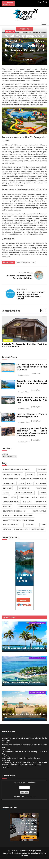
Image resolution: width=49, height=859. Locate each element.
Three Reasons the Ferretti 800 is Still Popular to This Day (32, 400)
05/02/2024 (37, 421)
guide (5, 497)
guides (13, 497)
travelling (29, 525)
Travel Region (30, 796)
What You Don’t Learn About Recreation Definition (19, 277)
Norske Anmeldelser (11, 502)
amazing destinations (12, 474)
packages (27, 502)
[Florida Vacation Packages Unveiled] (24, 671)
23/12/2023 (36, 440)
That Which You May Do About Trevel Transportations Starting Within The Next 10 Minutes (30, 295)
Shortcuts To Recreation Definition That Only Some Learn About (24, 345)
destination (24, 488)
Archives (5, 454)
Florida (43, 493)
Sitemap (37, 851)
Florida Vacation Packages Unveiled (22, 682)
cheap (29, 483)
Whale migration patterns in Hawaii (29, 529)
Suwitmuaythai (39, 511)
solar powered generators (14, 511)
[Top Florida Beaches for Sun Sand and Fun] (24, 706)
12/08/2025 (37, 374)
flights (6, 493)
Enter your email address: (24, 783)
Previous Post (26, 273)
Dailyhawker (41, 483)
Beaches (30, 474)
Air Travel (42, 470)
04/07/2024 (37, 407)
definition (21, 262)
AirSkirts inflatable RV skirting (16, 470)
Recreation (10, 31)
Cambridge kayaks (10, 479)
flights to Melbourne (24, 493)
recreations (30, 262)
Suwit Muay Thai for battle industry (18, 515)
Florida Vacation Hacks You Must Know (23, 647)
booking (42, 474)
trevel (43, 525)
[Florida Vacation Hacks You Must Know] (24, 637)
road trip (7, 506)
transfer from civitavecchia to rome (19, 520)
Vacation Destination (37, 623)
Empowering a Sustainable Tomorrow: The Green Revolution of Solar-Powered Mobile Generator (32, 432)
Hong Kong (24, 497)
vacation (7, 529)
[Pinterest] (46, 2)
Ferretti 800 (41, 488)
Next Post (21, 289)
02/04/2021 (28, 60)
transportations (10, 525)
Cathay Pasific (9, 483)
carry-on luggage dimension (33, 479)
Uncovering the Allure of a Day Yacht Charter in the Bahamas (32, 367)
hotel (34, 497)
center (21, 483)
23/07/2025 (37, 390)
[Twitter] (40, 2)
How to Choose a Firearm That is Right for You (32, 415)
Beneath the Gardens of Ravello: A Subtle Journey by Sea (32, 383)
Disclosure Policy (26, 851)
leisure (43, 497)
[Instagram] (43, 2)
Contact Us (13, 851)
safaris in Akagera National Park (32, 506)
